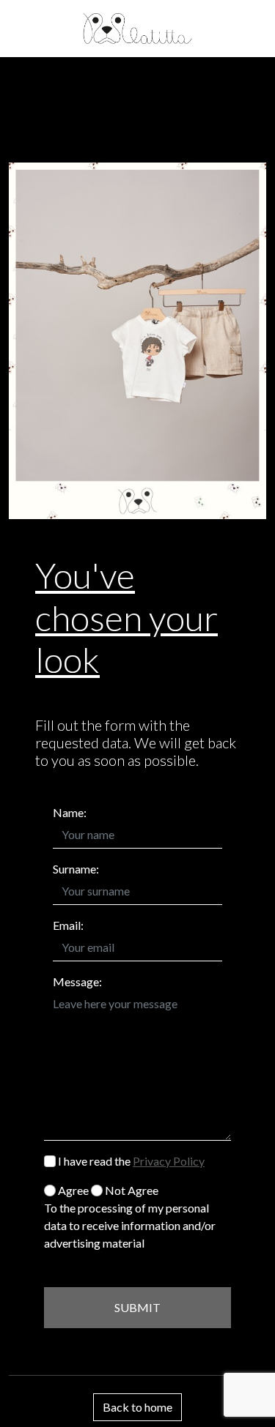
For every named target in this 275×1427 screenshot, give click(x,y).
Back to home (137, 1407)
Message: (77, 981)
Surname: (76, 869)
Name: (70, 812)
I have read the (130, 1161)
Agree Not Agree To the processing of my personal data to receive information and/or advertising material (130, 1216)
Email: (68, 925)
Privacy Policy (169, 1161)
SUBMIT (137, 1307)
